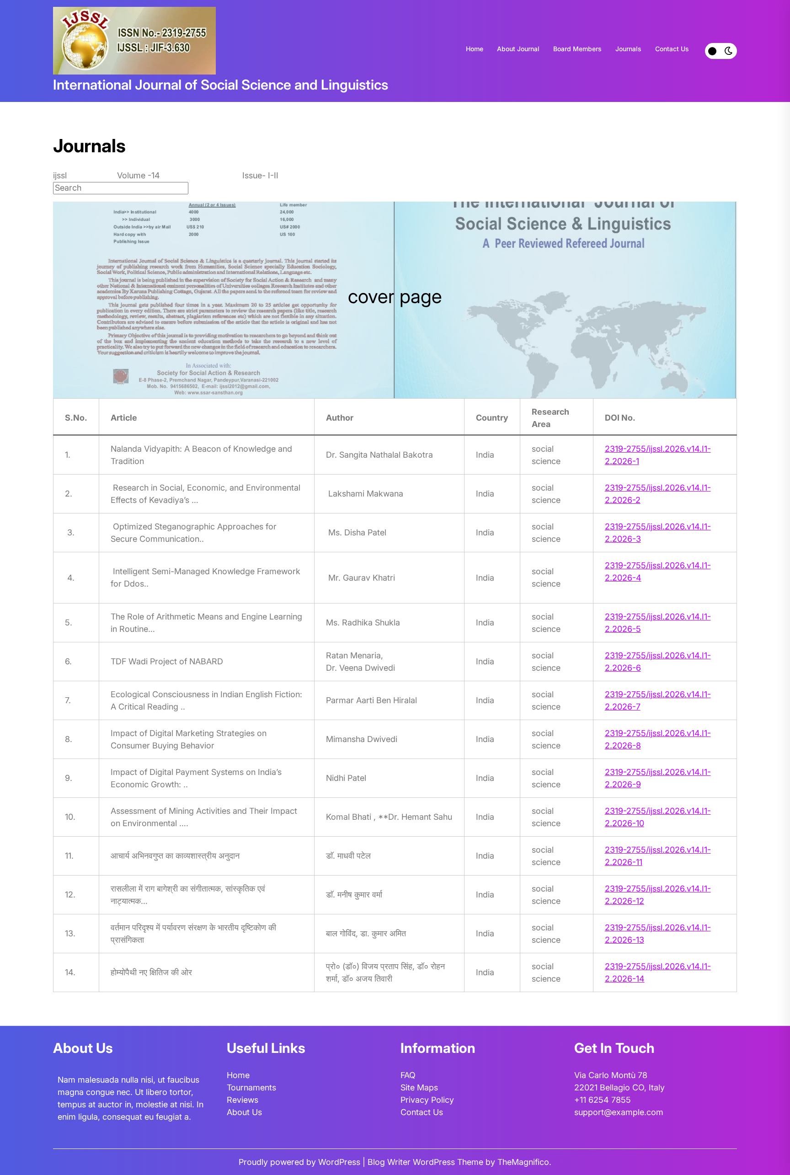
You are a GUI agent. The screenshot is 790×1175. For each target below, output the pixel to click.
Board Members (577, 49)
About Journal (518, 49)
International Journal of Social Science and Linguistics (220, 84)
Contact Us (672, 49)
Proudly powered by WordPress (301, 1162)
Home (474, 49)
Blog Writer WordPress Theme (427, 1162)
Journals (628, 49)
